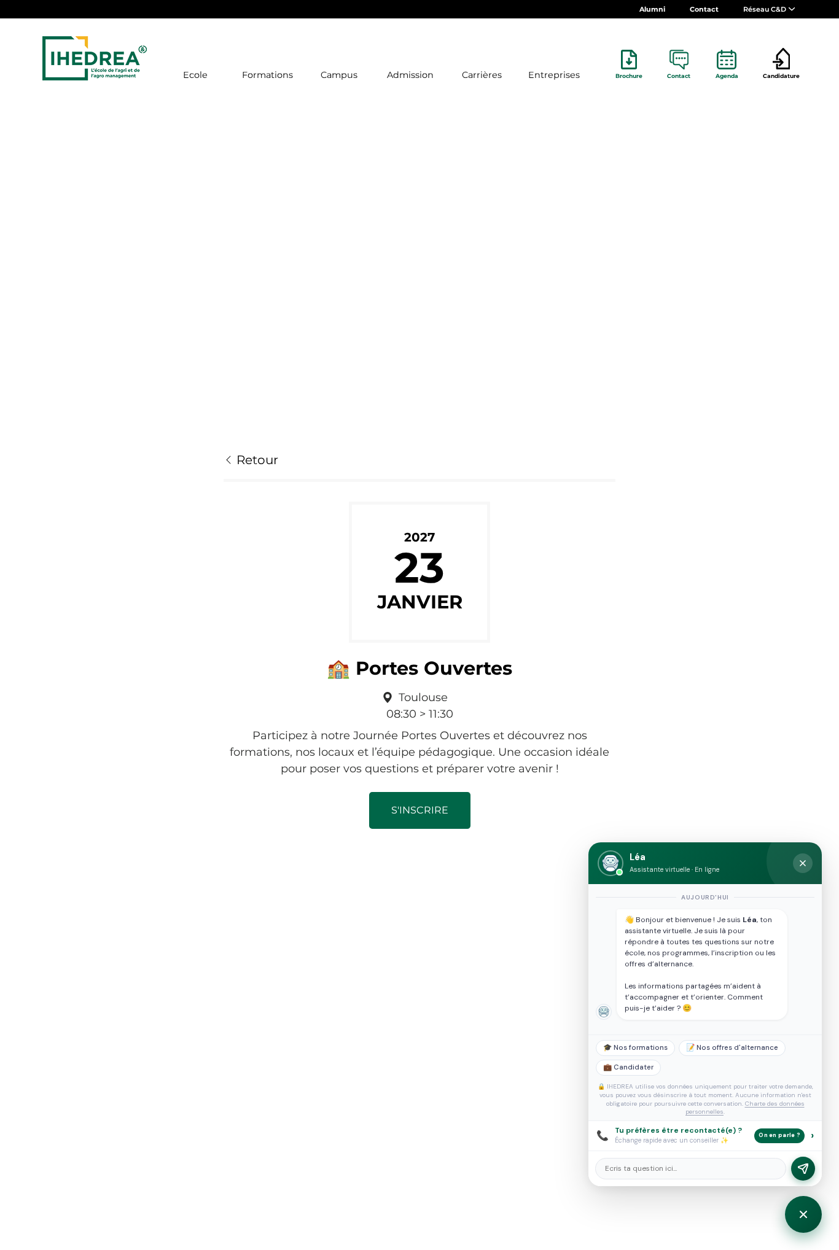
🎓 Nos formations (635, 1047)
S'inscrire (419, 810)
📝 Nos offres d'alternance (732, 1047)
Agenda (727, 75)
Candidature (781, 75)
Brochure (628, 75)
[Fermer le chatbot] (803, 863)
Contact (704, 9)
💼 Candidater (628, 1067)
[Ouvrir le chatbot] (803, 1214)
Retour (255, 459)
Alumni (652, 9)
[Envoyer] (803, 1169)
